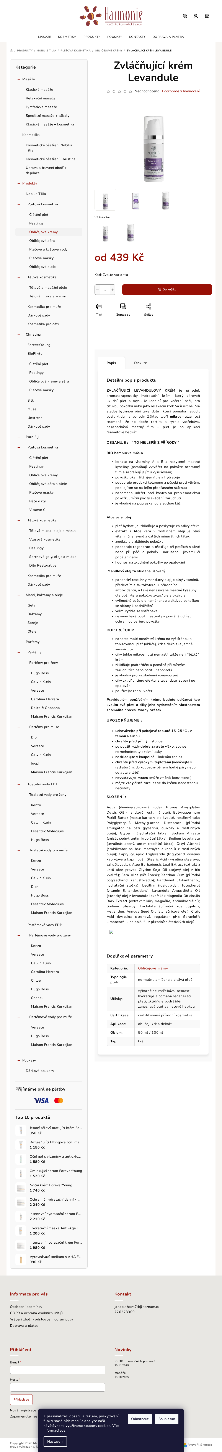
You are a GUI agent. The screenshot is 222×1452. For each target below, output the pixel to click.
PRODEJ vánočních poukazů (134, 1361)
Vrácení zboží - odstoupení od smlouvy (41, 1319)
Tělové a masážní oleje (48, 287)
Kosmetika (31, 134)
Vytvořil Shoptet (200, 1445)
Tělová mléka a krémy (47, 296)
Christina (33, 334)
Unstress (35, 417)
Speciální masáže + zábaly (47, 115)
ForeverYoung (39, 345)
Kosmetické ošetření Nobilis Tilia (49, 148)
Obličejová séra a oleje (48, 483)
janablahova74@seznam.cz (136, 1306)
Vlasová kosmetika (45, 539)
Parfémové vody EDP (45, 925)
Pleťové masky (41, 258)
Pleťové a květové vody (48, 249)
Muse (32, 409)
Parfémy (33, 641)
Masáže (28, 79)
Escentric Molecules (47, 831)
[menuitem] (44, 37)
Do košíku (169, 289)
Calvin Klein (41, 681)
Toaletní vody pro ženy (48, 794)
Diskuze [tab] (140, 363)
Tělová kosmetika (42, 277)
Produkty (29, 183)
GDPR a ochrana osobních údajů (36, 1313)
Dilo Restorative (42, 565)
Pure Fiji (32, 437)
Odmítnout (140, 1419)
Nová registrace (23, 1410)
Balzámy (35, 614)
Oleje (32, 631)
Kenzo (36, 805)
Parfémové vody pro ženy (50, 935)
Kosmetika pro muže (44, 306)
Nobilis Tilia (36, 193)
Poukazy (29, 1060)
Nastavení (55, 1441)
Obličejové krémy (43, 232)
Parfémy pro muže (44, 727)
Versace (37, 690)
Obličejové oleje (42, 266)
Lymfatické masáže (41, 107)
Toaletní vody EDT (43, 784)
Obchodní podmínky (26, 1306)
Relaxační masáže (41, 98)
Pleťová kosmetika (43, 204)
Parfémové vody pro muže (50, 1017)
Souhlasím (166, 1419)
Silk (31, 400)
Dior (34, 737)
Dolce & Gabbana (45, 707)
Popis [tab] (111, 363)
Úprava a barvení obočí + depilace (46, 170)
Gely (31, 605)
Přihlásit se (21, 1400)
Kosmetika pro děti (43, 324)
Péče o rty (37, 501)
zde (62, 1430)
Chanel (37, 997)
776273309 (124, 1312)
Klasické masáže (39, 89)
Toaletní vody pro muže (48, 850)
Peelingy (36, 223)
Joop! (35, 763)
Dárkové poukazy (40, 1070)
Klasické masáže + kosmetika (50, 124)
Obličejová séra (42, 240)
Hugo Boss (40, 673)
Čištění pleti (39, 214)
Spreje (33, 622)
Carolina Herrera (45, 699)
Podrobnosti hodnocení (181, 91)
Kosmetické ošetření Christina (51, 159)
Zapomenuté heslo (25, 1416)
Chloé (36, 980)
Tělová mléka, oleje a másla (52, 530)
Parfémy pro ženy (43, 662)
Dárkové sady (39, 315)
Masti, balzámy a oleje (44, 595)
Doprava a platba (24, 1325)
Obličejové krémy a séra (49, 381)
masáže (120, 1373)
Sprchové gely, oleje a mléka (53, 556)
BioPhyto (35, 353)
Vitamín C (37, 510)
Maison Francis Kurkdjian (51, 716)
